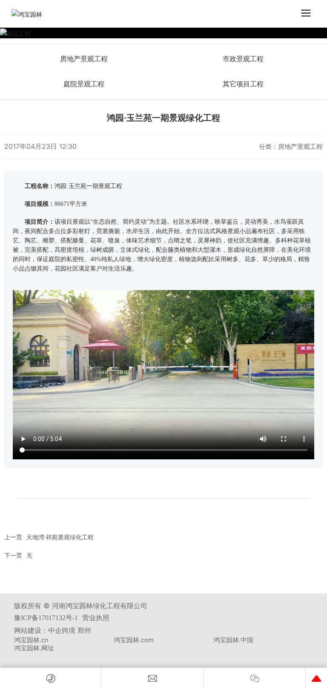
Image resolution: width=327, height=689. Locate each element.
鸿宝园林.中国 (233, 640)
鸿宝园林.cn (31, 640)
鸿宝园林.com (134, 640)
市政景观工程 (243, 59)
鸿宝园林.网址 (34, 648)
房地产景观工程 (84, 59)
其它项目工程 (243, 84)
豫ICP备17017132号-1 (46, 617)
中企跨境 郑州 (69, 630)
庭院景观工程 (83, 84)
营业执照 (95, 617)
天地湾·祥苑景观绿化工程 (60, 537)
